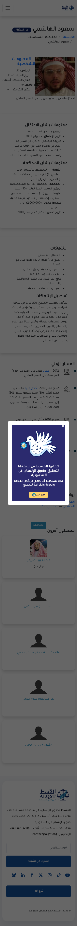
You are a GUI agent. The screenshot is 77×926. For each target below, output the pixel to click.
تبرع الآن (40, 495)
